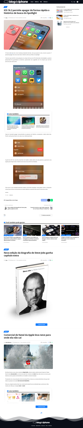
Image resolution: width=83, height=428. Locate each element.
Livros (6, 249)
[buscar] (72, 1)
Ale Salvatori (8, 342)
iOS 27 (6, 235)
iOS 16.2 (11, 53)
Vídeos (6, 331)
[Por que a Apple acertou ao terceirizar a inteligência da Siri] (60, 11)
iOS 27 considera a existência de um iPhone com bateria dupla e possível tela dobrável (28, 127)
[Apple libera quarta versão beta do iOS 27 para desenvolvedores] (43, 121)
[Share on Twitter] (50, 18)
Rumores (68, 235)
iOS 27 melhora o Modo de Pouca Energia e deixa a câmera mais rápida (50, 239)
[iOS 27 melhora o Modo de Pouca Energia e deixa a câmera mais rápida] (51, 230)
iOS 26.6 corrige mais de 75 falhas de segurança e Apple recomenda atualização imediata (13, 127)
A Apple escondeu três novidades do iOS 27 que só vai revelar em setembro (70, 239)
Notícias (11, 235)
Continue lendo (41, 324)
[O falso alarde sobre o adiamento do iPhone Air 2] (60, 17)
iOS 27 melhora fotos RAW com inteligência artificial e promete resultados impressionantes (31, 239)
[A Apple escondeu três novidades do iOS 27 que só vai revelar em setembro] (70, 230)
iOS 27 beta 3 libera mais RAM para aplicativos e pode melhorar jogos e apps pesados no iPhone (12, 239)
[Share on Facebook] (48, 18)
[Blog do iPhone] (16, 2)
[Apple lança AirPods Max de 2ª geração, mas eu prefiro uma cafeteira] (60, 23)
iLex (6, 17)
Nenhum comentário (46, 215)
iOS (5, 7)
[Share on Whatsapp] (52, 18)
